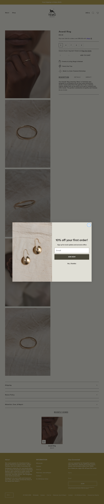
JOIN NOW (72, 257)
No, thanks (71, 263)
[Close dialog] (89, 225)
